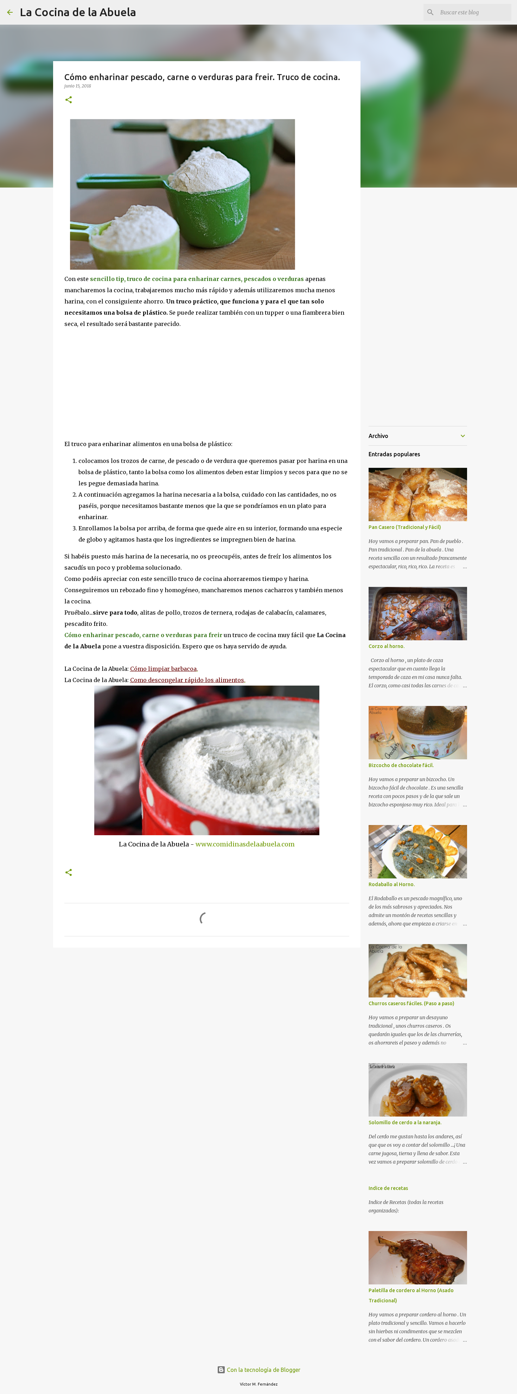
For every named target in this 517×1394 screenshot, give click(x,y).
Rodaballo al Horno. (392, 884)
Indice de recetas (388, 1188)
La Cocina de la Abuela (78, 12)
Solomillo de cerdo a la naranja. (405, 1122)
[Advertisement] (123, 382)
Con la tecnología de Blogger (262, 1370)
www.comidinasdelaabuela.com (245, 844)
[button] (68, 100)
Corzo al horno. (386, 646)
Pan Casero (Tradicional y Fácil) (405, 527)
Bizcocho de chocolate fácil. (401, 765)
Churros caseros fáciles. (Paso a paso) (411, 1003)
